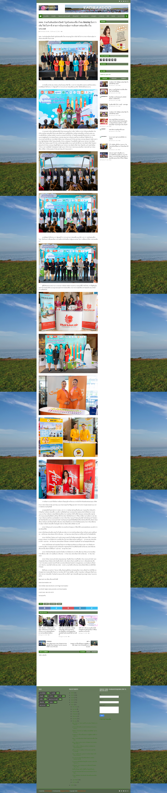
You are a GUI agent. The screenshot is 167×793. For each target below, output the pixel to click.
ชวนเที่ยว (46, 16)
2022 (72, 702)
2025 (72, 695)
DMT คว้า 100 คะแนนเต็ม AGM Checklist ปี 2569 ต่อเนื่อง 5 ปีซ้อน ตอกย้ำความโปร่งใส (88, 629)
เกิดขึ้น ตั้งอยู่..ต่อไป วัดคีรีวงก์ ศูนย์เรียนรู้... (83, 769)
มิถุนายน (75, 716)
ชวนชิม (53, 16)
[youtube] (124, 1)
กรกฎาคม (75, 714)
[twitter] (121, 1)
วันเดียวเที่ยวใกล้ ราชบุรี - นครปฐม (118, 104)
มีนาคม (75, 721)
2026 (72, 693)
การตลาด (101, 16)
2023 (72, 700)
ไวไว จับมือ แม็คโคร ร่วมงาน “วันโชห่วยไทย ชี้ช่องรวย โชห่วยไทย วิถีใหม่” (118, 146)
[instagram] (127, 1)
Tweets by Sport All (105, 74)
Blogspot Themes (64, 791)
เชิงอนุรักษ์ (75, 16)
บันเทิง (113, 16)
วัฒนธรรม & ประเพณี (64, 16)
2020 (72, 785)
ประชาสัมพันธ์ (122, 16)
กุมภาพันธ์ (75, 779)
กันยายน (75, 711)
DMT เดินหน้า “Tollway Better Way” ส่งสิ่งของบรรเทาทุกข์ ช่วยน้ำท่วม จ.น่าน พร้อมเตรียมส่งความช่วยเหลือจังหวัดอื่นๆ (47, 630)
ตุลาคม (75, 709)
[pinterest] (126, 1)
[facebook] (119, 1)
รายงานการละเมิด (105, 719)
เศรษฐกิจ (93, 16)
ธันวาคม (75, 706)
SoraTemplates (48, 791)
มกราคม (75, 782)
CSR (108, 16)
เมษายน (75, 718)
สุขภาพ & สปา (85, 16)
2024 (72, 697)
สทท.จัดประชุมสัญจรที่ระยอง (116, 129)
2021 (72, 704)
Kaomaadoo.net (81, 791)
